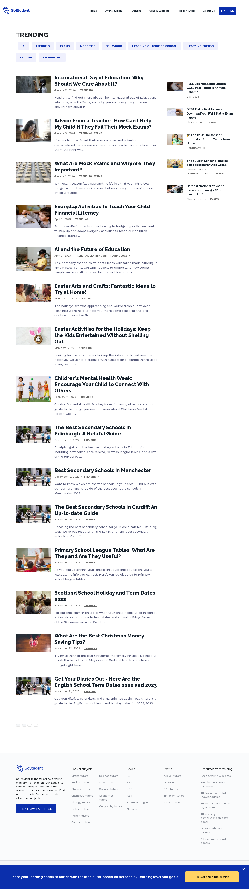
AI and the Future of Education (92, 249)
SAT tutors (171, 789)
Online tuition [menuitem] (113, 10)
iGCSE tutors (172, 802)
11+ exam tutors (174, 795)
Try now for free (36, 808)
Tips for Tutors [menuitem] (186, 10)
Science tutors (108, 775)
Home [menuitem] (93, 10)
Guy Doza (193, 96)
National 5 (133, 808)
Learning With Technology (108, 255)
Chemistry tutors (82, 795)
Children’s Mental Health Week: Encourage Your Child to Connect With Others (101, 384)
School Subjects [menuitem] (159, 10)
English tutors (80, 782)
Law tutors (106, 782)
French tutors (80, 815)
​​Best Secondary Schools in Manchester (102, 470)
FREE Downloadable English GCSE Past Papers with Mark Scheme (206, 88)
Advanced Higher (138, 802)
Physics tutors (80, 789)
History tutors (80, 808)
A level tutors (172, 775)
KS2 (129, 782)
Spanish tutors (108, 789)
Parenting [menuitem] (136, 10)
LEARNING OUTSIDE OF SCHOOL (206, 173)
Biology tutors (80, 802)
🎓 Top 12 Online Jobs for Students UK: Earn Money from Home (208, 139)
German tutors (80, 822)
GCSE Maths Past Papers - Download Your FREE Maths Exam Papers (210, 113)
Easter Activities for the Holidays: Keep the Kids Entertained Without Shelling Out (102, 335)
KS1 (129, 775)
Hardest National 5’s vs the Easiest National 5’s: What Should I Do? (205, 190)
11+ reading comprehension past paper (214, 817)
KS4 (129, 795)
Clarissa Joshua (196, 169)
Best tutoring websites (216, 775)
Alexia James (195, 122)
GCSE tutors (172, 782)
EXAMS (98, 133)
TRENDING (86, 90)
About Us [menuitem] (209, 10)
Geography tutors (110, 806)
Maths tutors (79, 775)
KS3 (129, 789)
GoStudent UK (196, 147)
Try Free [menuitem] (227, 10)
